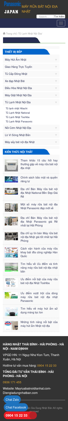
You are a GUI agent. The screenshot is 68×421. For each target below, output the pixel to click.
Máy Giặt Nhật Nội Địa (18, 95)
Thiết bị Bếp (13, 52)
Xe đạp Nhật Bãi (15, 81)
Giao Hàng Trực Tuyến (18, 67)
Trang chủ (11, 33)
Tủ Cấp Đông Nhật (16, 74)
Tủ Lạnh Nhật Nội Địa (18, 102)
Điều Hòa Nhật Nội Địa (18, 88)
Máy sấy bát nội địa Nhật (20, 142)
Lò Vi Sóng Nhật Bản (17, 135)
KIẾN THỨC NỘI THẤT (19, 152)
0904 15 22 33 (46, 365)
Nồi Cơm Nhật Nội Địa (18, 128)
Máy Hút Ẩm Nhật (15, 59)
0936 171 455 (12, 382)
